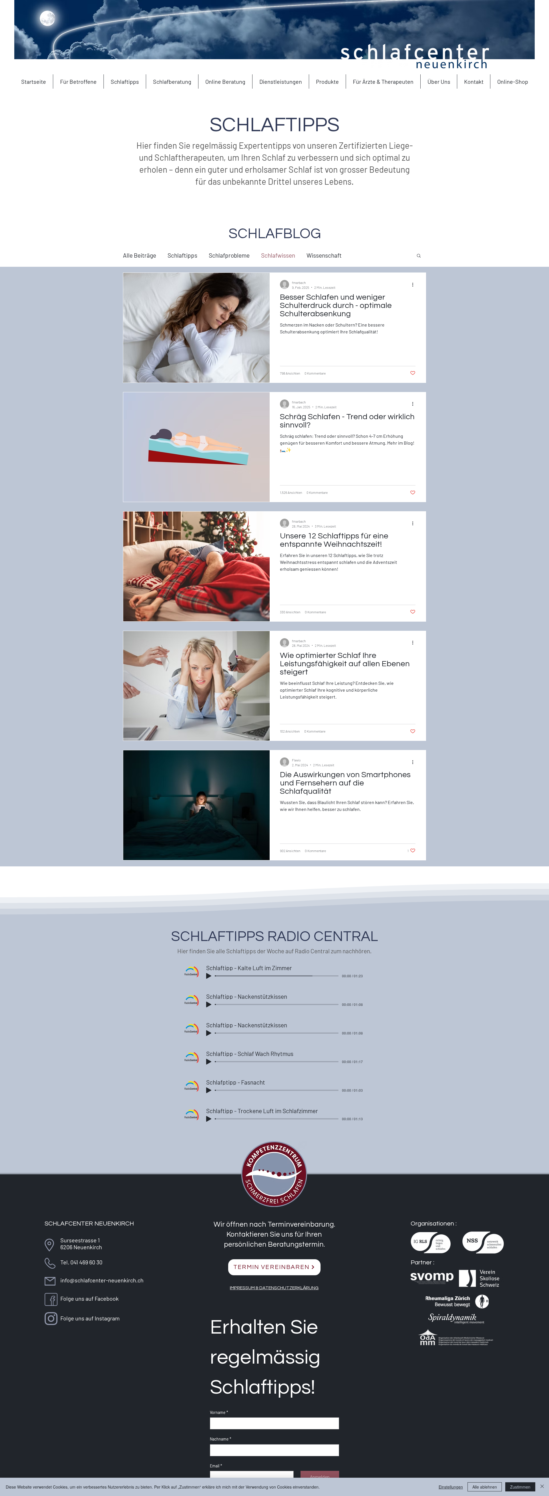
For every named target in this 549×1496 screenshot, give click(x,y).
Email (216, 1465)
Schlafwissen (278, 255)
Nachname (220, 1439)
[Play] (208, 976)
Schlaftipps (182, 255)
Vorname (219, 1412)
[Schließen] (542, 1486)
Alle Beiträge (139, 255)
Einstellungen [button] (451, 1487)
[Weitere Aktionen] (414, 284)
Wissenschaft (324, 255)
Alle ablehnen (484, 1487)
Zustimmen (520, 1487)
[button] (418, 256)
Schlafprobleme (229, 255)
